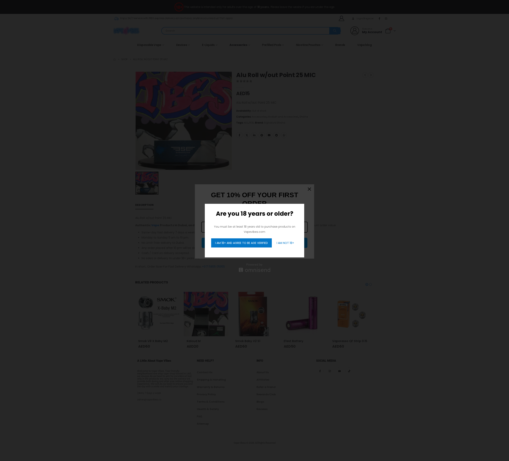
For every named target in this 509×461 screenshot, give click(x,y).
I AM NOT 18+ (285, 243)
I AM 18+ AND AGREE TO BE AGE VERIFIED (241, 243)
